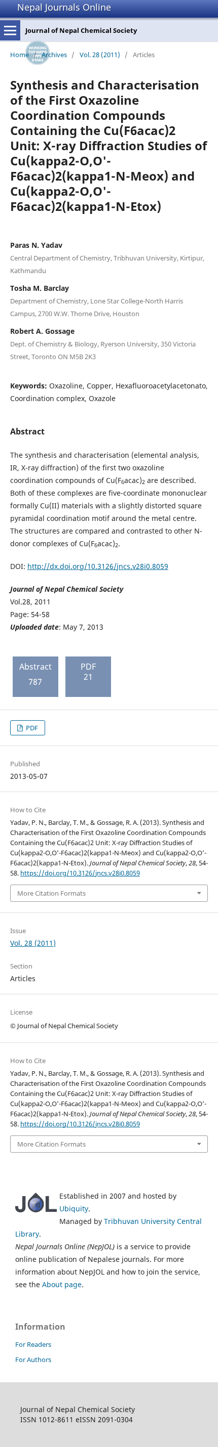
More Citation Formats (51, 893)
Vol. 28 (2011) (100, 54)
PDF (31, 727)
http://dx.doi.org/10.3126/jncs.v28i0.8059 (97, 566)
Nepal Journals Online (64, 7)
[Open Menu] (10, 30)
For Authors (33, 1359)
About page (62, 1284)
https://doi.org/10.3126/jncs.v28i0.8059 (80, 873)
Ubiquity (73, 1208)
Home (19, 54)
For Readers (33, 1344)
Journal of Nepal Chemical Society (81, 30)
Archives (54, 54)
